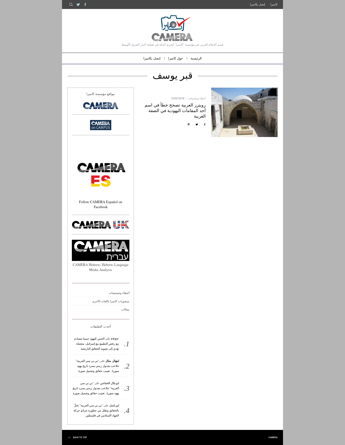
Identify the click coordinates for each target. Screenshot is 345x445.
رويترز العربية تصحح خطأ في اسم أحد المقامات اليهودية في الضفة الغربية (175, 111)
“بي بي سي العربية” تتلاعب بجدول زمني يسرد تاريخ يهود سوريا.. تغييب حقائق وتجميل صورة (97, 366)
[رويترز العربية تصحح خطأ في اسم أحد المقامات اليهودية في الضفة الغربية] (244, 112)
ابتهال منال (112, 361)
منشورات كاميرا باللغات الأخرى (110, 301)
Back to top (80, 437)
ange (115, 338)
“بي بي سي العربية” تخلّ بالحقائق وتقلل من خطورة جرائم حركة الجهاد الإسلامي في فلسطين (96, 410)
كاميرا (274, 4)
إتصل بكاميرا (257, 4)
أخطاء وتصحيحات (197, 98)
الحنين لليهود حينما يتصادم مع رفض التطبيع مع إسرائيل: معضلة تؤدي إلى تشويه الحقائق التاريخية (96, 343)
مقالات (125, 309)
